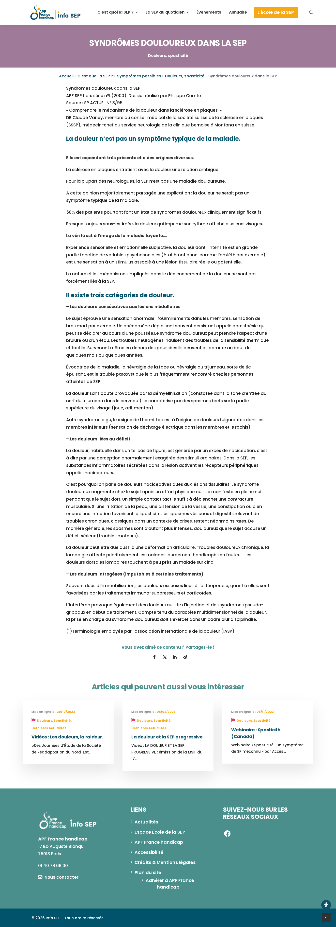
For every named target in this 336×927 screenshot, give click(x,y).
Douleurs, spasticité (184, 76)
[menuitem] (117, 12)
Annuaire (238, 12)
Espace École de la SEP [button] (160, 832)
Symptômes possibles (139, 76)
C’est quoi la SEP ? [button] (115, 12)
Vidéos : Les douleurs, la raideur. (67, 737)
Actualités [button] (146, 822)
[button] (311, 12)
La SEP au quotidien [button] (165, 12)
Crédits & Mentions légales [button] (165, 862)
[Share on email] (185, 657)
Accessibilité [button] (149, 852)
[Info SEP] (55, 12)
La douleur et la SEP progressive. (167, 737)
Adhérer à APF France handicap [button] (170, 883)
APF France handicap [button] (159, 842)
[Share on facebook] (154, 657)
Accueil (66, 76)
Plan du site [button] (148, 872)
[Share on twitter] (165, 657)
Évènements (209, 12)
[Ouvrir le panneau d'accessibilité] (326, 905)
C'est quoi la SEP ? (95, 76)
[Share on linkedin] (175, 657)
